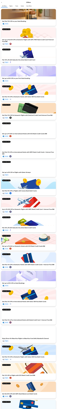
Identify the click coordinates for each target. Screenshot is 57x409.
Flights (10, 6)
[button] (1, 2)
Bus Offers (29, 6)
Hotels (22, 6)
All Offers (4, 6)
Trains (16, 6)
